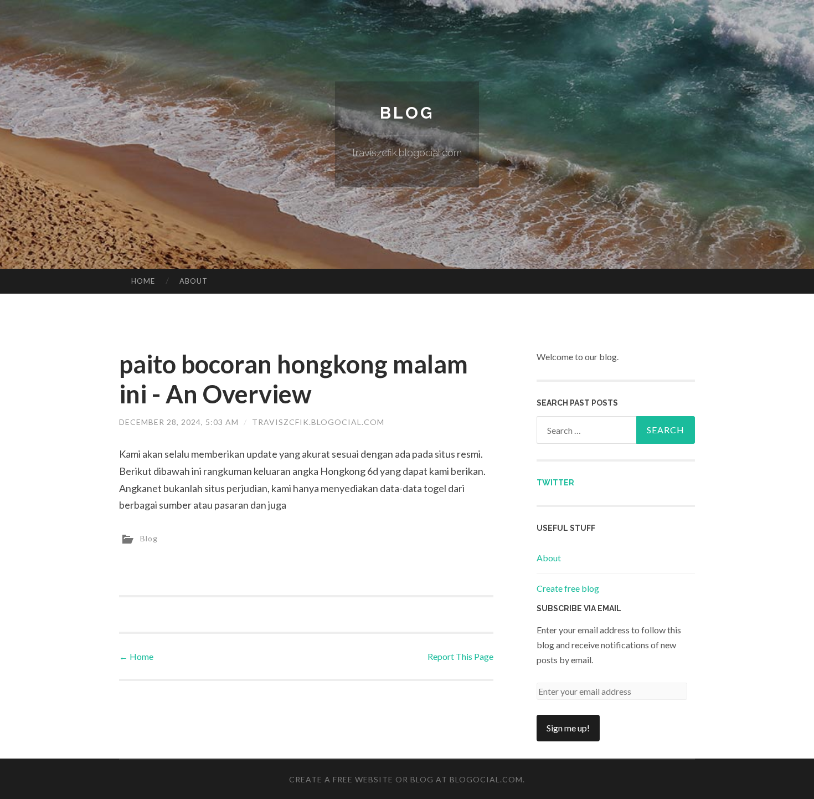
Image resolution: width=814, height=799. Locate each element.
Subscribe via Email (579, 608)
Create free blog (568, 588)
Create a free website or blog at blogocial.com (406, 779)
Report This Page (460, 656)
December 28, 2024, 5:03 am (179, 422)
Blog (407, 112)
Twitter (555, 482)
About (193, 280)
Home (143, 280)
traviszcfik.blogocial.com (318, 422)
